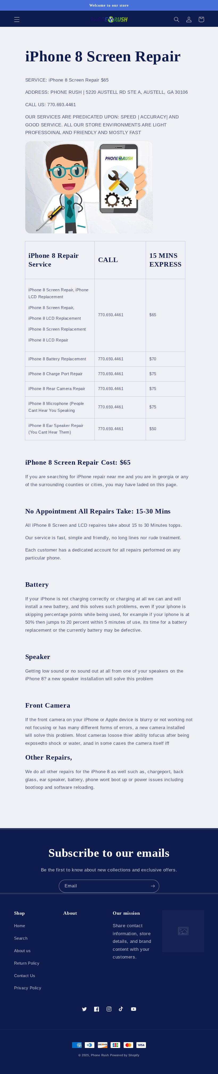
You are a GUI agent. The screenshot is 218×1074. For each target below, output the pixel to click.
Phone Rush (100, 1055)
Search (21, 938)
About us (22, 951)
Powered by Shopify (124, 1055)
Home (20, 926)
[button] (17, 19)
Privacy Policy (27, 988)
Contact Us (24, 976)
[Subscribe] (153, 886)
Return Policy (27, 963)
